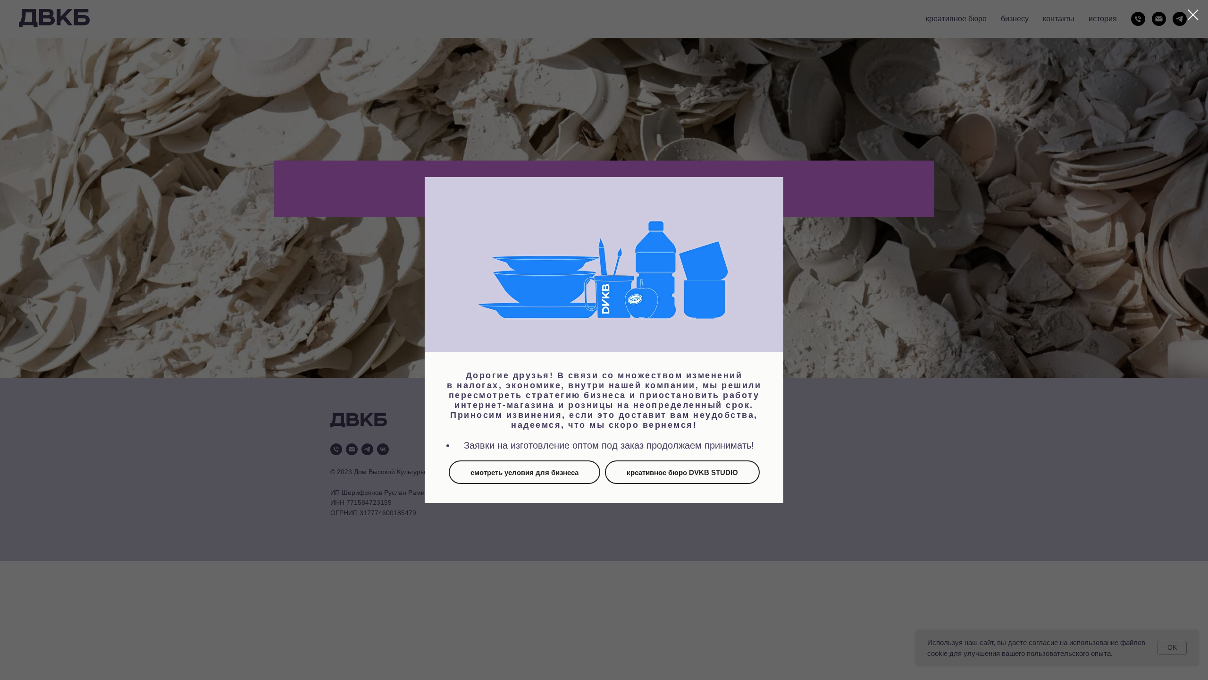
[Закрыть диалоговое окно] (1193, 15)
